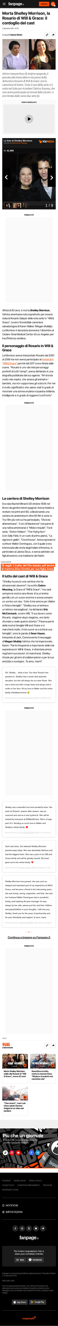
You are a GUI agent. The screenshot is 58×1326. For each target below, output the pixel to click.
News (4, 1038)
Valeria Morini (16, 35)
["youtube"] (18, 1152)
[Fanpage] (29, 1238)
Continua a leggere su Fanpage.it (29, 937)
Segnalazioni (20, 1181)
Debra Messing (27, 698)
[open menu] (3, 4)
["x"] (24, 1152)
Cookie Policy (8, 1185)
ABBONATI (44, 4)
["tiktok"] (5, 1152)
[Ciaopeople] (29, 1318)
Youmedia (6, 1181)
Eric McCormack (27, 832)
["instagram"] (11, 1152)
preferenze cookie (10, 1190)
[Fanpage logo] (16, 4)
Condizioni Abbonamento (29, 1185)
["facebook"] (31, 1152)
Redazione (47, 1185)
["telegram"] (37, 1152)
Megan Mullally (27, 922)
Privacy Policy (35, 1181)
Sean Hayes (25, 867)
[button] (53, 34)
